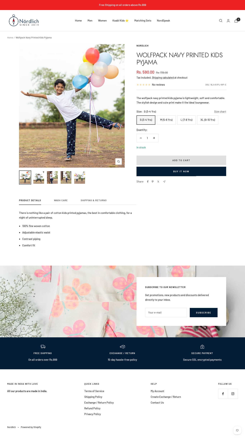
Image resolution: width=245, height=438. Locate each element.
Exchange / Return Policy (99, 402)
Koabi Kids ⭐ (120, 20)
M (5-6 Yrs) (166, 119)
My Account (157, 391)
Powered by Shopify (31, 427)
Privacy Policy (92, 414)
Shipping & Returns (94, 200)
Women (102, 20)
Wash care (61, 200)
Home (78, 20)
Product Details (30, 200)
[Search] (220, 20)
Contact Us (157, 402)
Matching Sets (142, 20)
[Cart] (236, 20)
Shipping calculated (163, 77)
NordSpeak (163, 20)
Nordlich (142, 45)
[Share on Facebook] (148, 181)
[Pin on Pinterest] (153, 181)
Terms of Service (94, 391)
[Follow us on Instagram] (233, 394)
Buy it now (181, 171)
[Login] (228, 20)
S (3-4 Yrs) (146, 119)
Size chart (220, 111)
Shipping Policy (93, 396)
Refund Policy (92, 408)
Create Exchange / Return (166, 396)
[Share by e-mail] (164, 182)
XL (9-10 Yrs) (208, 119)
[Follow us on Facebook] (223, 394)
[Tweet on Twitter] (158, 181)
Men (90, 20)
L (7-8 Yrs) (186, 119)
